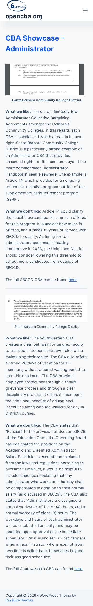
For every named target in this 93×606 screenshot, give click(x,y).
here (73, 279)
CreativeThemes (19, 600)
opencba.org (23, 16)
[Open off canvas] (85, 10)
